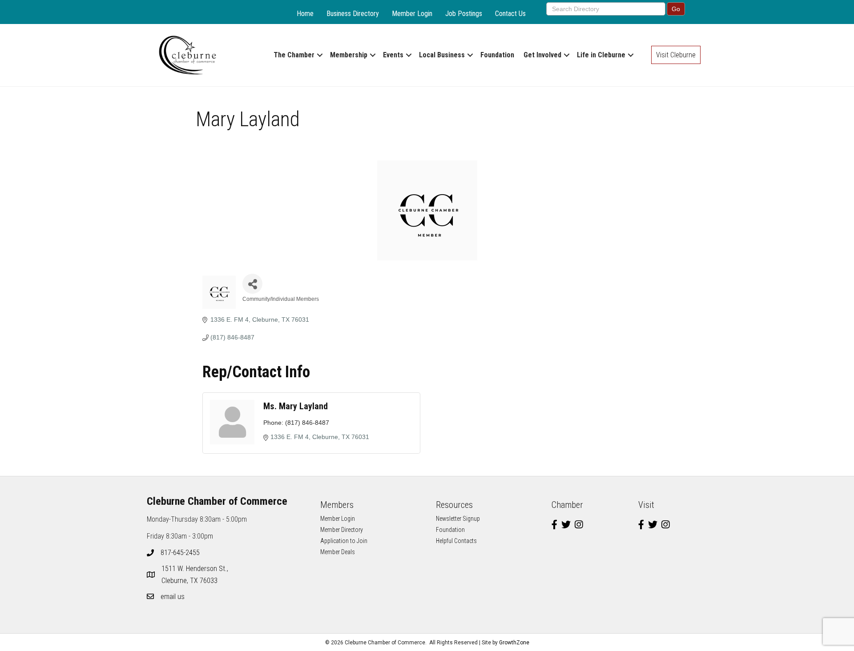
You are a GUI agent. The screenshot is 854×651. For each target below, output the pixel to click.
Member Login (412, 13)
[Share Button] (252, 284)
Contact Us (510, 13)
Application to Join (343, 540)
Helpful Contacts (456, 540)
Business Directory (352, 13)
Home (305, 13)
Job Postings (463, 13)
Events (393, 55)
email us (173, 596)
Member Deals (337, 551)
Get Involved (542, 55)
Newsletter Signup (458, 518)
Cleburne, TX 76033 (195, 574)
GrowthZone (514, 642)
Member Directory (341, 529)
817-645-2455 (180, 552)
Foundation (497, 55)
